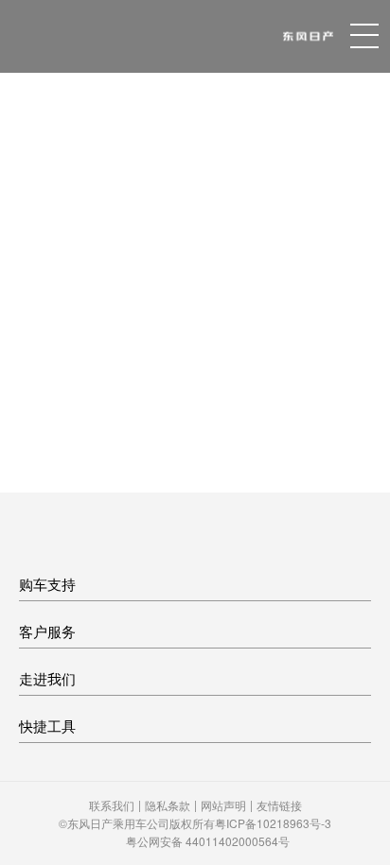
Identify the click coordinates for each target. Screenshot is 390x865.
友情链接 (279, 805)
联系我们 (111, 805)
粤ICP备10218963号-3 (273, 823)
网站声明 (223, 805)
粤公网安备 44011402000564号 (208, 841)
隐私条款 (167, 805)
